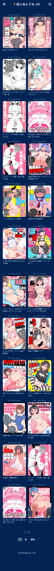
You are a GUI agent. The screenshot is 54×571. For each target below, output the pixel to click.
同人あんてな (30, 553)
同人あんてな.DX (28, 4)
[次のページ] (25, 539)
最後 (33, 539)
